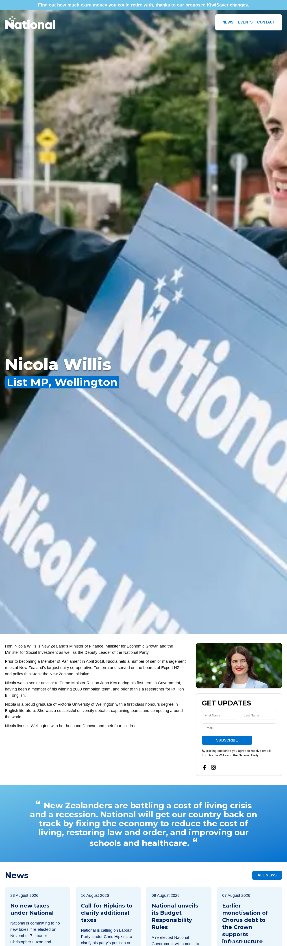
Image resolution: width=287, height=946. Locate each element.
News (227, 22)
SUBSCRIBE (227, 740)
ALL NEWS (267, 875)
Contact (266, 22)
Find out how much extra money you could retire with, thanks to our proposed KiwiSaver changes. (143, 4)
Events (245, 22)
